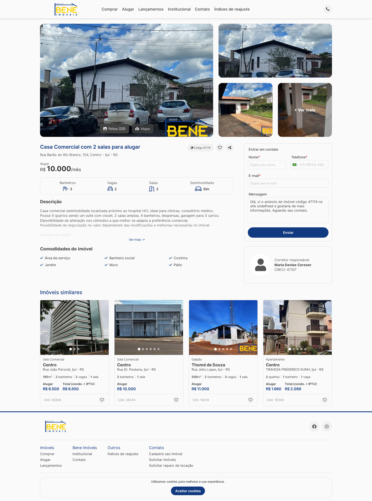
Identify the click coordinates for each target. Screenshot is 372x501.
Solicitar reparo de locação (171, 465)
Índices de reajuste (232, 9)
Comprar (110, 9)
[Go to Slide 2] (74, 349)
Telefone (299, 157)
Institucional (179, 9)
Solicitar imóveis (162, 459)
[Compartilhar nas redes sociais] (230, 147)
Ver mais (135, 239)
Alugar (128, 9)
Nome (254, 157)
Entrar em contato (263, 149)
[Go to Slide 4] (151, 349)
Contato (202, 9)
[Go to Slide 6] (158, 349)
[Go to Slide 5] (154, 349)
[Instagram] (327, 426)
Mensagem (258, 194)
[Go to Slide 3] (78, 349)
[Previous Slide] (44, 327)
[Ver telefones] (327, 9)
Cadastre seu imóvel (165, 454)
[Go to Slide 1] (70, 349)
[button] (74, 327)
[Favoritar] (220, 147)
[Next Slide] (104, 327)
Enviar (288, 232)
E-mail (255, 175)
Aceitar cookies (188, 491)
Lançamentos (151, 9)
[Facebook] (314, 426)
